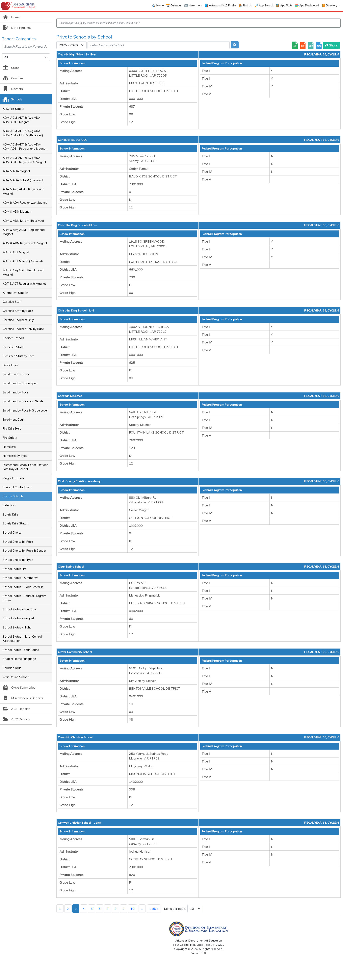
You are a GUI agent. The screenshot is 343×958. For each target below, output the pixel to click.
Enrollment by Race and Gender (23, 401)
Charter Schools (13, 338)
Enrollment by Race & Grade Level (25, 410)
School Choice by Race (18, 542)
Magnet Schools (13, 478)
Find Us (247, 5)
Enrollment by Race (15, 392)
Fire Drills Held (12, 428)
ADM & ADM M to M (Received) (23, 221)
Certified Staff (12, 302)
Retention (9, 505)
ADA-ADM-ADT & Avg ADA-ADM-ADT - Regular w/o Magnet (24, 160)
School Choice (12, 532)
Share (332, 45)
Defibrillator (10, 365)
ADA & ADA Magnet (16, 171)
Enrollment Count (14, 419)
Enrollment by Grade (16, 374)
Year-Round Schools (16, 677)
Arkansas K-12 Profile (222, 5)
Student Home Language (19, 659)
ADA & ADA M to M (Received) (23, 180)
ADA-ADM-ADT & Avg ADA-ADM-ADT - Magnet (22, 120)
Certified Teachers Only (18, 320)
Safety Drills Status (15, 523)
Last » (154, 909)
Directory (332, 5)
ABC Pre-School (13, 109)
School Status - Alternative (20, 578)
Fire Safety (10, 437)
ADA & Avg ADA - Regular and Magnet (23, 191)
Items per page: (175, 909)
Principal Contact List (16, 487)
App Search (266, 5)
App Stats (286, 5)
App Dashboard (309, 5)
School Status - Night (17, 627)
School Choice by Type (18, 560)
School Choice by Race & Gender (24, 550)
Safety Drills (10, 514)
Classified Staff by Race (18, 356)
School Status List (14, 569)
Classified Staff (13, 347)
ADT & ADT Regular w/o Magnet (24, 283)
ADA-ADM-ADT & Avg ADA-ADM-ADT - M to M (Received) (23, 133)
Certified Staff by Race (18, 311)
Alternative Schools (15, 293)
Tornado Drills (12, 668)
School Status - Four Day (19, 609)
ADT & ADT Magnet (16, 252)
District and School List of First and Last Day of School (25, 467)
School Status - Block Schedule (23, 587)
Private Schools (13, 496)
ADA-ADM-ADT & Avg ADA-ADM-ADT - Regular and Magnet (24, 147)
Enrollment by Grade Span (20, 383)
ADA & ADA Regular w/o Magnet (25, 202)
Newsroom (195, 5)
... (142, 909)
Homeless (9, 447)
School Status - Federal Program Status (24, 598)
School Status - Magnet (18, 618)
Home (160, 5)
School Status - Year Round (21, 650)
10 (132, 909)
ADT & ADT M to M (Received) (23, 261)
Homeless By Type (15, 456)
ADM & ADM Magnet (16, 211)
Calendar (176, 5)
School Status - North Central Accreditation (22, 639)
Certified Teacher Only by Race (23, 329)
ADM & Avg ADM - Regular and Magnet (24, 232)
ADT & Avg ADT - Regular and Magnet (23, 273)
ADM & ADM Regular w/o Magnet (25, 243)
